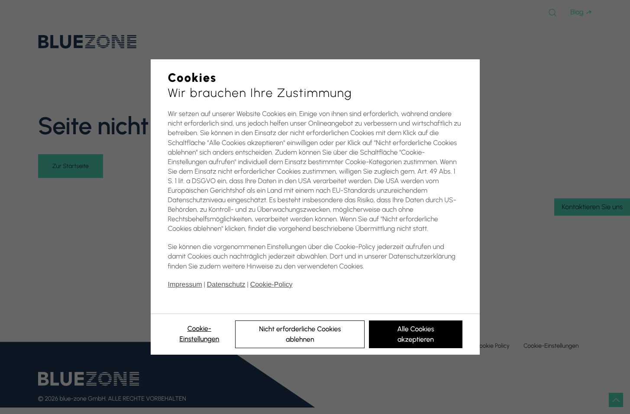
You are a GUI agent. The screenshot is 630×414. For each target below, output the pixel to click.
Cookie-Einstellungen (199, 333)
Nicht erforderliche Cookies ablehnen (300, 334)
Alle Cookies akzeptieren (415, 334)
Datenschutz (226, 284)
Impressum (185, 284)
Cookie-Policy (271, 284)
